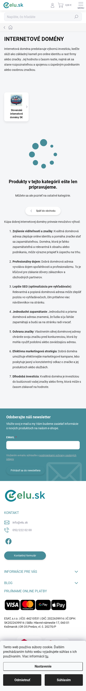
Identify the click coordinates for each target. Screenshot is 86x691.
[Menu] (81, 5)
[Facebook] (7, 540)
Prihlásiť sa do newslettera (25, 470)
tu (46, 656)
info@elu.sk (20, 522)
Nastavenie (43, 666)
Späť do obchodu (46, 210)
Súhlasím (64, 680)
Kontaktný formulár (25, 555)
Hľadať (76, 16)
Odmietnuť (22, 680)
